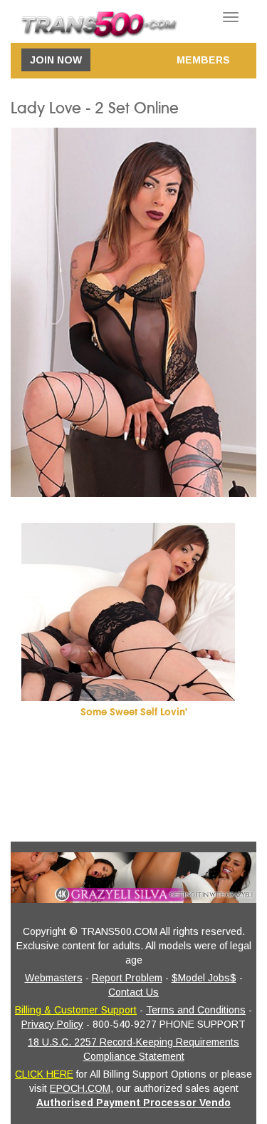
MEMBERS (203, 60)
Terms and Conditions (196, 1010)
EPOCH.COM (80, 1088)
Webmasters (54, 978)
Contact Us (133, 992)
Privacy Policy (52, 1024)
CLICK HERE (44, 1074)
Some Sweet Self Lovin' (133, 712)
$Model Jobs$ (204, 978)
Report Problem (127, 978)
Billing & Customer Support (76, 1010)
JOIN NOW (56, 60)
